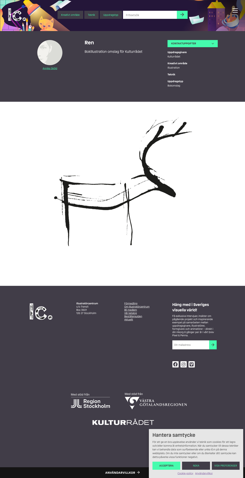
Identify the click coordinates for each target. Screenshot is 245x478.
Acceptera (166, 465)
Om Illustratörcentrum (137, 306)
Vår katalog (130, 313)
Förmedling (130, 303)
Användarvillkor (204, 473)
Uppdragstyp (110, 15)
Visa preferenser (225, 465)
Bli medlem (130, 310)
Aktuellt (128, 319)
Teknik (91, 15)
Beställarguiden (133, 316)
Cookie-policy (185, 473)
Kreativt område (70, 15)
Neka (196, 465)
